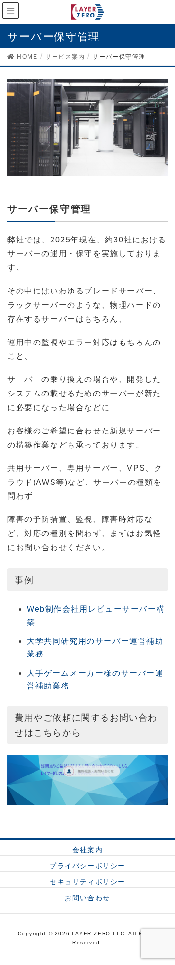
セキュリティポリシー (87, 882)
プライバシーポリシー (87, 866)
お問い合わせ (87, 898)
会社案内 (87, 850)
